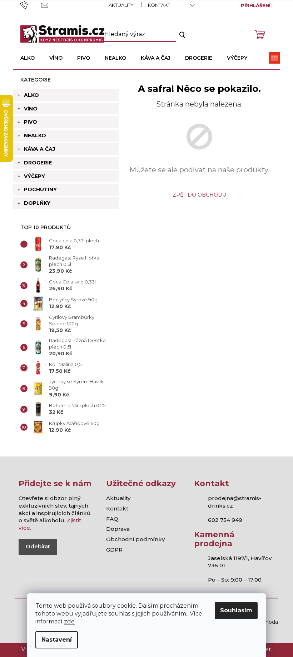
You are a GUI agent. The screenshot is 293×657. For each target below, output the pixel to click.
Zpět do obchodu (199, 195)
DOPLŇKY (37, 203)
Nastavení (56, 639)
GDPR (114, 549)
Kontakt (159, 5)
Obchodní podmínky (135, 539)
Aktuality (121, 5)
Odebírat (38, 546)
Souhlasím (236, 610)
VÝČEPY (34, 176)
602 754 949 (225, 520)
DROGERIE (38, 162)
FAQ (112, 518)
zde (69, 621)
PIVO (30, 122)
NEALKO (35, 135)
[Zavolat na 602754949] (30, 5)
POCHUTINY (40, 189)
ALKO (31, 95)
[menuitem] (27, 58)
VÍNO (31, 108)
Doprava (118, 528)
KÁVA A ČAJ (39, 149)
